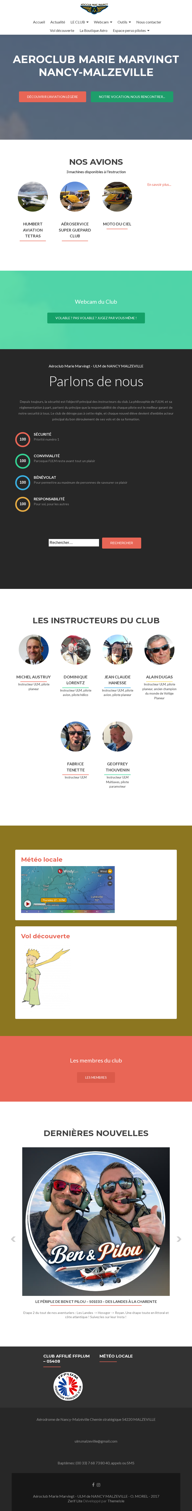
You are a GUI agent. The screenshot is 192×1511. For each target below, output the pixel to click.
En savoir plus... (159, 184)
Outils (122, 22)
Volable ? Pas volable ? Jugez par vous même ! (96, 318)
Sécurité (42, 434)
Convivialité (47, 455)
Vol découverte (62, 30)
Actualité (57, 22)
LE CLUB (77, 22)
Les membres (96, 1077)
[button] (13, 1239)
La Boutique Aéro (93, 30)
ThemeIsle (115, 1501)
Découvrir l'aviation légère (52, 97)
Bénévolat (45, 477)
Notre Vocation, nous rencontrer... (132, 97)
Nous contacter (148, 22)
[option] (96, 1235)
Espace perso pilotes (129, 30)
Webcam (101, 22)
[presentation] (22, 439)
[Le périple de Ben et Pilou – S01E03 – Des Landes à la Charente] (96, 1221)
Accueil (39, 22)
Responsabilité (49, 499)
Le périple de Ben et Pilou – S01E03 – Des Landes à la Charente (96, 1301)
